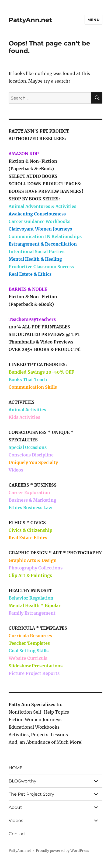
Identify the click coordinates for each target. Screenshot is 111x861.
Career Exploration (29, 492)
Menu (93, 19)
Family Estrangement (32, 613)
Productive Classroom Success (41, 266)
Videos (16, 470)
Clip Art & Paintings (30, 575)
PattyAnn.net (30, 20)
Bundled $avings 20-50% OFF (41, 372)
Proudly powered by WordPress (62, 850)
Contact (17, 833)
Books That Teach (28, 379)
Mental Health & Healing (35, 259)
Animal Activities (27, 409)
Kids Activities (24, 417)
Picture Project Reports (34, 673)
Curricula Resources (30, 635)
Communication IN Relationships (45, 236)
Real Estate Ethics (28, 537)
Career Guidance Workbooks (39, 221)
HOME (16, 767)
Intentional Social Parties (36, 251)
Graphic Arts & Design (33, 560)
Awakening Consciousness (37, 214)
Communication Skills (33, 387)
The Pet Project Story (31, 794)
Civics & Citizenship (30, 530)
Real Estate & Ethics (30, 274)
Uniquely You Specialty (33, 462)
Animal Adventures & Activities (42, 206)
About (15, 807)
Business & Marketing (32, 500)
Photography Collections (36, 568)
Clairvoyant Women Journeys (40, 229)
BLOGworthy (22, 781)
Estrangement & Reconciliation (43, 244)
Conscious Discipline (31, 455)
